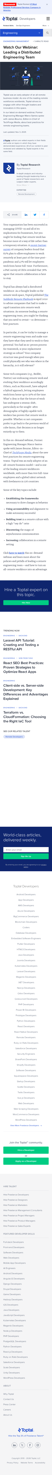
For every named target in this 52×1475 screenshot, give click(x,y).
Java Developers (26, 954)
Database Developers (26, 932)
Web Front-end (26, 658)
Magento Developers (26, 976)
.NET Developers (26, 982)
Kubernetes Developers (26, 965)
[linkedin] (26, 214)
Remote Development (26, 194)
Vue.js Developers (26, 1097)
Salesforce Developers (26, 1048)
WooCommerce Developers (26, 1114)
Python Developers (26, 1020)
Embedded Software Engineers (26, 938)
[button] (46, 25)
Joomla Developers (26, 960)
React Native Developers (26, 1031)
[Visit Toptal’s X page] (22, 1445)
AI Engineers (9, 1268)
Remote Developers (14, 736)
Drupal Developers (12, 1289)
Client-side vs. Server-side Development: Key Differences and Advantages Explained (25, 692)
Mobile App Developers (14, 1262)
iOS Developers (10, 1304)
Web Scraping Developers (26, 1108)
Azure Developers (26, 910)
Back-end (23, 635)
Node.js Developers (12, 1330)
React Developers (26, 1026)
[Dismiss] (47, 4)
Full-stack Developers (13, 1242)
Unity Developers (11, 1372)
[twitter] (35, 214)
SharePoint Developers (26, 1059)
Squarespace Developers (26, 1075)
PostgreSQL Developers (14, 1341)
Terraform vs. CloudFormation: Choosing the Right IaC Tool (24, 717)
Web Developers (26, 1103)
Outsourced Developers (26, 998)
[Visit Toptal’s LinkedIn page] (14, 1445)
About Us (7, 1414)
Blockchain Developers (26, 921)
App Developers (26, 899)
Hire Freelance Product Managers (19, 1220)
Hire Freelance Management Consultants (22, 1210)
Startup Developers (26, 1081)
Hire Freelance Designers (15, 1199)
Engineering (10, 33)
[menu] (48, 18)
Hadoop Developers (12, 1299)
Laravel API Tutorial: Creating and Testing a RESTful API (21, 645)
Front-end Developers (13, 1247)
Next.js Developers (26, 987)
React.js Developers (12, 1351)
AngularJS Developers (14, 1278)
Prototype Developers (26, 1015)
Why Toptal (8, 1393)
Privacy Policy (12, 1462)
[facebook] (44, 214)
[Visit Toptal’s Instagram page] (37, 1445)
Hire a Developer (26, 1150)
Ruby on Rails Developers (26, 1042)
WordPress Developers (26, 1119)
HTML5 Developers (26, 949)
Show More (22, 185)
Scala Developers (11, 1367)
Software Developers (26, 1070)
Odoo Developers (26, 993)
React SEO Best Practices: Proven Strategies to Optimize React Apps (23, 667)
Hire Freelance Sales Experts (17, 1225)
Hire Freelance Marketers (15, 1205)
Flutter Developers (26, 943)
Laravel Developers (26, 971)
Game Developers (12, 1294)
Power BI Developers (26, 1009)
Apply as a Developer (26, 1161)
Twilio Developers (26, 1092)
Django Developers (12, 1283)
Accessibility (40, 1462)
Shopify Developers (26, 1064)
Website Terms (27, 1462)
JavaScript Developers (14, 1315)
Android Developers (26, 894)
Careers (7, 1409)
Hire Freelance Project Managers (18, 1215)
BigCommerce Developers (26, 916)
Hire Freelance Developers (16, 1194)
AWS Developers (26, 905)
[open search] (47, 32)
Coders (26, 927)
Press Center (9, 1404)
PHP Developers (26, 1004)
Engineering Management (16, 41)
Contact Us (8, 1399)
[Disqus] (26, 782)
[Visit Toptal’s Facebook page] (30, 1445)
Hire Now (26, 602)
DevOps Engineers (23, 25)
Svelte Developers (26, 1086)
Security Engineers (26, 1053)
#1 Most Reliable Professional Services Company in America (22, 7)
